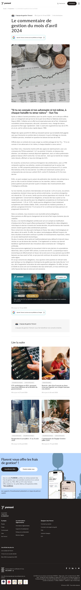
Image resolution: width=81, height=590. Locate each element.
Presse (2, 527)
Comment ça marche (46, 524)
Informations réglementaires (22, 525)
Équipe (3, 524)
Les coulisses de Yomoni (7, 550)
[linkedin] (73, 568)
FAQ (42, 530)
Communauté (4, 530)
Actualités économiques (17, 382)
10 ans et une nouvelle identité (8, 554)
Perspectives (11, 8)
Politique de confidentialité (22, 532)
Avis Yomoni (4, 536)
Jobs (2, 533)
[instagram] (69, 568)
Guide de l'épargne (45, 533)
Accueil (4, 8)
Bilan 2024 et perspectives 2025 (9, 557)
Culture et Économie (29, 382)
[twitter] (76, 568)
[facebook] (66, 568)
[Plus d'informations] (44, 37)
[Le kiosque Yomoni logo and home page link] (6, 3)
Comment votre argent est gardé (49, 527)
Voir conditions (8, 486)
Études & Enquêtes (47, 382)
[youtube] (79, 568)
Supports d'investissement (22, 529)
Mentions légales (20, 535)
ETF (42, 536)
